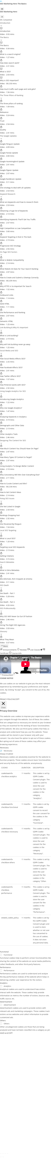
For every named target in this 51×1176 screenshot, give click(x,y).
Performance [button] (5, 967)
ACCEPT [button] (16, 699)
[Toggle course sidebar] (2, 8)
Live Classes (35, 650)
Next (11, 675)
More (5, 646)
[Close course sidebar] (2, 16)
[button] (25, 24)
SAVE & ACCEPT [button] (6, 1033)
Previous (5, 675)
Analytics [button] (3, 983)
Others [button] (3, 1020)
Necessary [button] (4, 747)
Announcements (9, 650)
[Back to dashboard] (1, 2)
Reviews (23, 650)
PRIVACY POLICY (6, 699)
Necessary (8, 751)
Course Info (16, 653)
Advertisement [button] (6, 1002)
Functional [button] (4, 952)
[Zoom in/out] (1, 1153)
